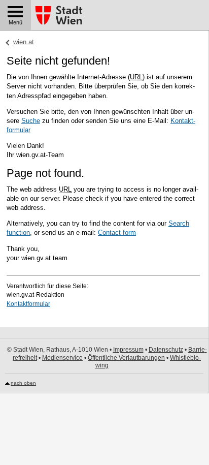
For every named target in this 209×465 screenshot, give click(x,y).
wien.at (23, 42)
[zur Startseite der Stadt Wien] (59, 15)
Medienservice (62, 357)
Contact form (117, 232)
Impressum (128, 349)
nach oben (23, 383)
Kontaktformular (28, 303)
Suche (30, 121)
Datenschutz (166, 349)
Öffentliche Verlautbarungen (126, 357)
